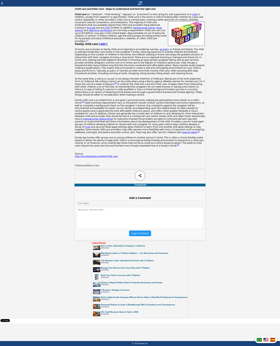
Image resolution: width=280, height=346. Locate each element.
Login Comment (140, 233)
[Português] (259, 340)
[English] (266, 340)
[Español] (272, 340)
